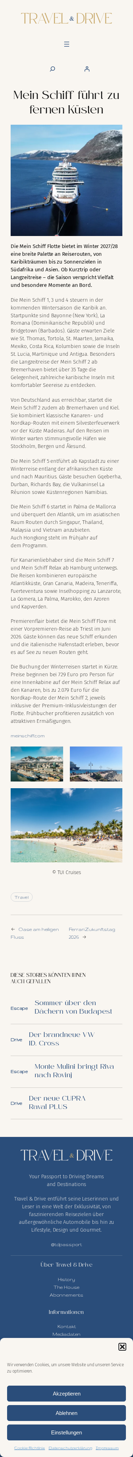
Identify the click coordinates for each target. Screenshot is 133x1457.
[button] (122, 1346)
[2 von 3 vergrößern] (113, 755)
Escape (19, 1007)
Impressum (107, 1448)
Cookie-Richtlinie (29, 1448)
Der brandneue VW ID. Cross (62, 1040)
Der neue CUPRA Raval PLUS (57, 1103)
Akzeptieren (67, 1394)
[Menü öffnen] (66, 44)
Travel (22, 897)
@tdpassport (66, 1244)
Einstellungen (66, 1432)
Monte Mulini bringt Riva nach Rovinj (74, 1071)
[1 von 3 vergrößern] (53, 755)
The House (67, 1287)
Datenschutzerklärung (70, 1448)
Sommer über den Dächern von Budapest (73, 1008)
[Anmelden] (87, 69)
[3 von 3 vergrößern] (113, 797)
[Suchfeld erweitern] (52, 69)
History (66, 1279)
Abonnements (66, 1294)
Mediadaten (66, 1334)
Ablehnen (66, 1413)
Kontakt (66, 1326)
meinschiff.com (28, 735)
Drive (16, 1039)
